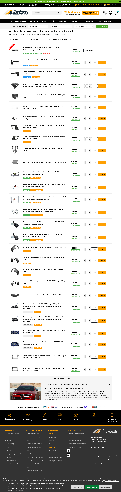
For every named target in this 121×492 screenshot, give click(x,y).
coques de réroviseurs (77, 395)
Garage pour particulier (55, 461)
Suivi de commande (12, 464)
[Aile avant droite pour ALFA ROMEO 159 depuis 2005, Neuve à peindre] (15, 62)
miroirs (66, 395)
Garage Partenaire (104, 21)
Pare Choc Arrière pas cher (35, 457)
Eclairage (45, 21)
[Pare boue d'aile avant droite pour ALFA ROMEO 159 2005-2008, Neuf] (15, 249)
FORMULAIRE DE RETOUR (49, 5)
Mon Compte (52, 451)
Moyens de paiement (75, 440)
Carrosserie (33, 21)
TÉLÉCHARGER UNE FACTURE (8, 5)
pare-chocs (68, 393)
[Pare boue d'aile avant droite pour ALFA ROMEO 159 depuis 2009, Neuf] (15, 260)
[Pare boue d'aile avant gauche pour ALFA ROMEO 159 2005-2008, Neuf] (15, 272)
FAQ (49, 444)
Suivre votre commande (88, 13)
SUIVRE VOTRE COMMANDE (33, 5)
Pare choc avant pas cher (35, 460)
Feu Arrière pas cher (33, 454)
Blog (8, 447)
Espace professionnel (55, 457)
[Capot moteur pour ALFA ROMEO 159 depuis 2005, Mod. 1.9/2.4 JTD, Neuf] (15, 96)
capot (84, 393)
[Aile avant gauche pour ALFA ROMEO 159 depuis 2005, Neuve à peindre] (15, 74)
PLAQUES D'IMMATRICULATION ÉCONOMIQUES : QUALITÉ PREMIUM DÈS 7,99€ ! (60, 1)
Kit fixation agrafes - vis (34, 471)
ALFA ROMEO (36, 34)
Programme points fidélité (15, 454)
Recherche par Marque (18, 21)
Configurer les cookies (76, 447)
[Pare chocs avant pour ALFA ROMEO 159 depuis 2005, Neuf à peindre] (15, 295)
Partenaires (52, 437)
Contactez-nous (11, 460)
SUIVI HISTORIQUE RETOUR (65, 5)
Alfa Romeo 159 (46, 34)
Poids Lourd (74, 21)
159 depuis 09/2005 (59, 34)
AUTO (28, 34)
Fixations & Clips (88, 21)
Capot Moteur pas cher (34, 444)
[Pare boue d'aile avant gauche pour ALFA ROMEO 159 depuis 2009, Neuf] (15, 283)
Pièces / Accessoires (59, 21)
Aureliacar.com (52, 391)
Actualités (10, 450)
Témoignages (11, 444)
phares (54, 395)
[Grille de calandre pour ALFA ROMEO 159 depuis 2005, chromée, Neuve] (15, 150)
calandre (76, 393)
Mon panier (52, 454)
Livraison (51, 440)
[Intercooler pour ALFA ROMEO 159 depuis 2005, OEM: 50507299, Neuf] (15, 162)
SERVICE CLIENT (21, 5)
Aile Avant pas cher (33, 434)
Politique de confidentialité (77, 444)
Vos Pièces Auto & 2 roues (17, 34)
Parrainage (10, 457)
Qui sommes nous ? (13, 434)
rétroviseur (60, 395)
